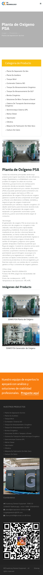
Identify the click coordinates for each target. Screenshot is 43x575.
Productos (13, 33)
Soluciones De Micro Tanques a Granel (18, 433)
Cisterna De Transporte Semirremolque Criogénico (22, 436)
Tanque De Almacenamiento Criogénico (18, 425)
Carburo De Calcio (11, 454)
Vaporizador (9, 445)
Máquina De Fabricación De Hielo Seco (18, 451)
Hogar (4, 33)
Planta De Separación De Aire (15, 413)
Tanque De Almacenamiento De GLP (17, 427)
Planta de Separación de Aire (13, 35)
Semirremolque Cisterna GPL (15, 439)
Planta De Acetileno (11, 416)
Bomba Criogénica (11, 430)
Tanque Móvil (9, 419)
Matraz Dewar (9, 442)
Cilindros (8, 448)
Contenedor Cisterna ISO (13, 422)
